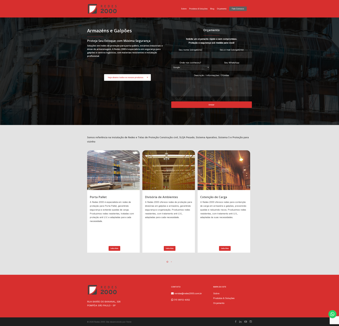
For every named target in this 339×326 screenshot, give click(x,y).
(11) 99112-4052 (181, 299)
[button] (127, 77)
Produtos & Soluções (224, 298)
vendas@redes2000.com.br (188, 293)
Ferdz (128, 322)
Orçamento (218, 303)
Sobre (216, 293)
